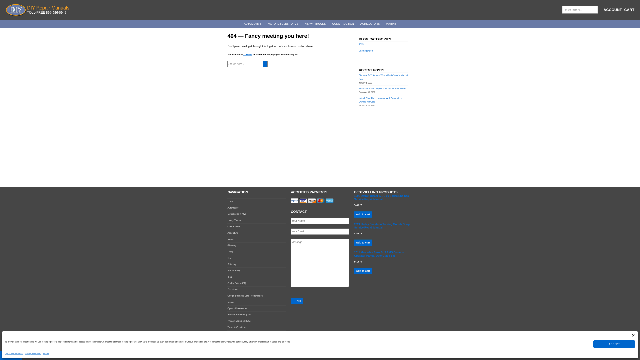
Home (230, 201)
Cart (629, 10)
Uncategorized (366, 51)
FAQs (230, 251)
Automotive (253, 23)
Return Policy (234, 270)
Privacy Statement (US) (239, 321)
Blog (230, 277)
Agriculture (370, 23)
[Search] (265, 64)
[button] (633, 335)
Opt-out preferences (14, 353)
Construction (343, 23)
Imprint (46, 353)
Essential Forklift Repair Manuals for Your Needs (382, 88)
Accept (614, 344)
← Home (247, 54)
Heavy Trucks (315, 23)
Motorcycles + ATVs (283, 23)
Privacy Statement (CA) (239, 314)
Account (613, 10)
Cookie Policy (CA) (237, 283)
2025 (361, 44)
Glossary (232, 245)
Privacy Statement (33, 353)
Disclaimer (233, 289)
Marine (391, 23)
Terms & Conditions (237, 327)
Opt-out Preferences (237, 308)
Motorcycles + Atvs (237, 214)
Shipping (232, 264)
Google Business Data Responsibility (245, 295)
